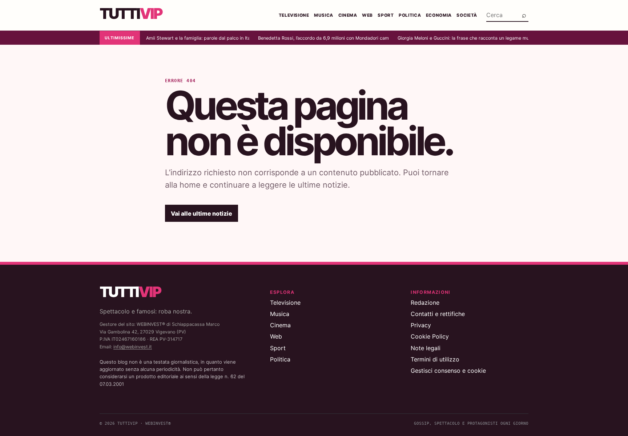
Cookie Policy (430, 336)
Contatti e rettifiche (438, 313)
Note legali (425, 348)
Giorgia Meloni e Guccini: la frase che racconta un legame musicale (463, 38)
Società (466, 15)
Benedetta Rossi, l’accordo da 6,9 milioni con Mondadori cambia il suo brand (323, 38)
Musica (323, 15)
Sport (386, 15)
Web (367, 15)
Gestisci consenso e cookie (448, 370)
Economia (439, 15)
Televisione (294, 15)
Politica (410, 15)
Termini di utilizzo (435, 359)
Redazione (425, 302)
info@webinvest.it (132, 346)
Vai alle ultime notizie (201, 213)
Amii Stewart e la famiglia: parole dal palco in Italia (197, 38)
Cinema (347, 15)
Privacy (421, 325)
